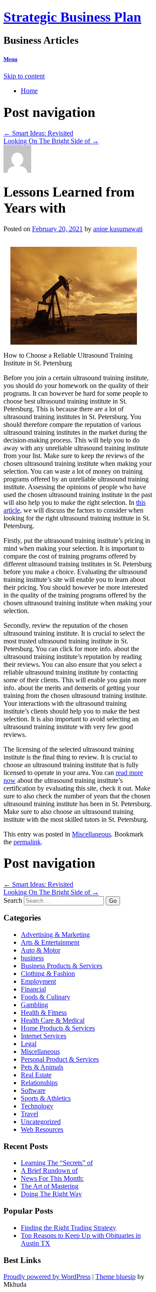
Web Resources (42, 1129)
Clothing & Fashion (48, 973)
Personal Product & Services (60, 1059)
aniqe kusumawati (118, 229)
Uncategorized (41, 1121)
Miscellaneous (91, 834)
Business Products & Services (61, 965)
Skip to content (24, 76)
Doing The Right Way (51, 1194)
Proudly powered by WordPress (47, 1276)
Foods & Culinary (45, 997)
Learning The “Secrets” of (57, 1162)
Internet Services (43, 1036)
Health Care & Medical (52, 1020)
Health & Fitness (44, 1012)
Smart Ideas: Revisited (38, 133)
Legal (28, 1043)
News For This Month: (52, 1178)
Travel (29, 1114)
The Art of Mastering (49, 1186)
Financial (33, 989)
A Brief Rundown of (49, 1170)
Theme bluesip (115, 1276)
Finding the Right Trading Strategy (68, 1227)
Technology (37, 1106)
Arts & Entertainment (50, 942)
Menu (10, 59)
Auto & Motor (40, 950)
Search (12, 900)
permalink (27, 842)
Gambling (34, 1004)
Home (29, 90)
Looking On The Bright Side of (51, 141)
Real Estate (36, 1075)
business (32, 958)
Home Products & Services (58, 1028)
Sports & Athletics (46, 1098)
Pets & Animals (42, 1067)
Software (33, 1090)
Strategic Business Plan (72, 17)
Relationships (39, 1082)
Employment (38, 981)
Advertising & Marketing (55, 934)
